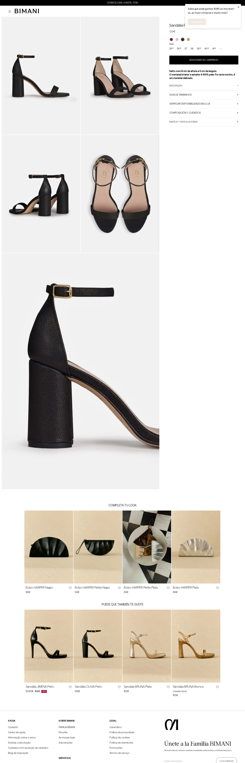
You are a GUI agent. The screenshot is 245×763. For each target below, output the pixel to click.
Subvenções (65, 742)
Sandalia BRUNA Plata (138, 686)
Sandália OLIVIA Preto (88, 686)
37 (185, 48)
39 (199, 49)
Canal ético (116, 727)
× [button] (238, 7)
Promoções (116, 747)
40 (206, 49)
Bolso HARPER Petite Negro (92, 587)
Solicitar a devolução (19, 742)
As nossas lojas (67, 737)
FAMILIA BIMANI (67, 727)
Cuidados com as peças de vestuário (28, 747)
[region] (122, 2)
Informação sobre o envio (22, 737)
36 (179, 49)
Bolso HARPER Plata (186, 587)
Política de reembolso (121, 742)
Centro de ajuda (16, 732)
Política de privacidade (122, 732)
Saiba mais (197, 21)
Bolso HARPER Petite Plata (141, 587)
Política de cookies (120, 737)
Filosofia (63, 732)
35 (171, 49)
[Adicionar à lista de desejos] (70, 587)
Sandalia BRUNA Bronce (188, 686)
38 (191, 48)
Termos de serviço (120, 753)
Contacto (13, 727)
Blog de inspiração (18, 753)
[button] (10, 11)
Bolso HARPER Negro (39, 587)
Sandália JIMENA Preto (40, 686)
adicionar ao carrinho (203, 59)
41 (214, 49)
